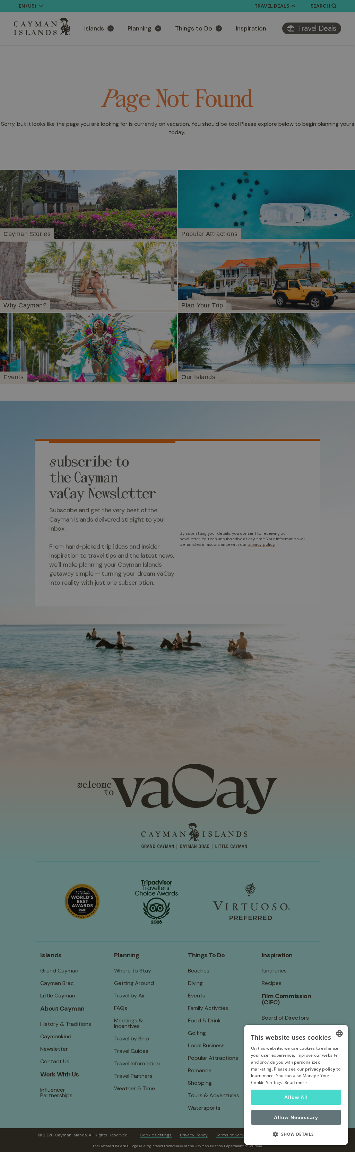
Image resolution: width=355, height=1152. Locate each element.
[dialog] (296, 1085)
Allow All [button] (296, 1097)
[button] (296, 1134)
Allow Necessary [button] (296, 1117)
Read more (296, 1082)
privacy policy (320, 1069)
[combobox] (339, 1033)
